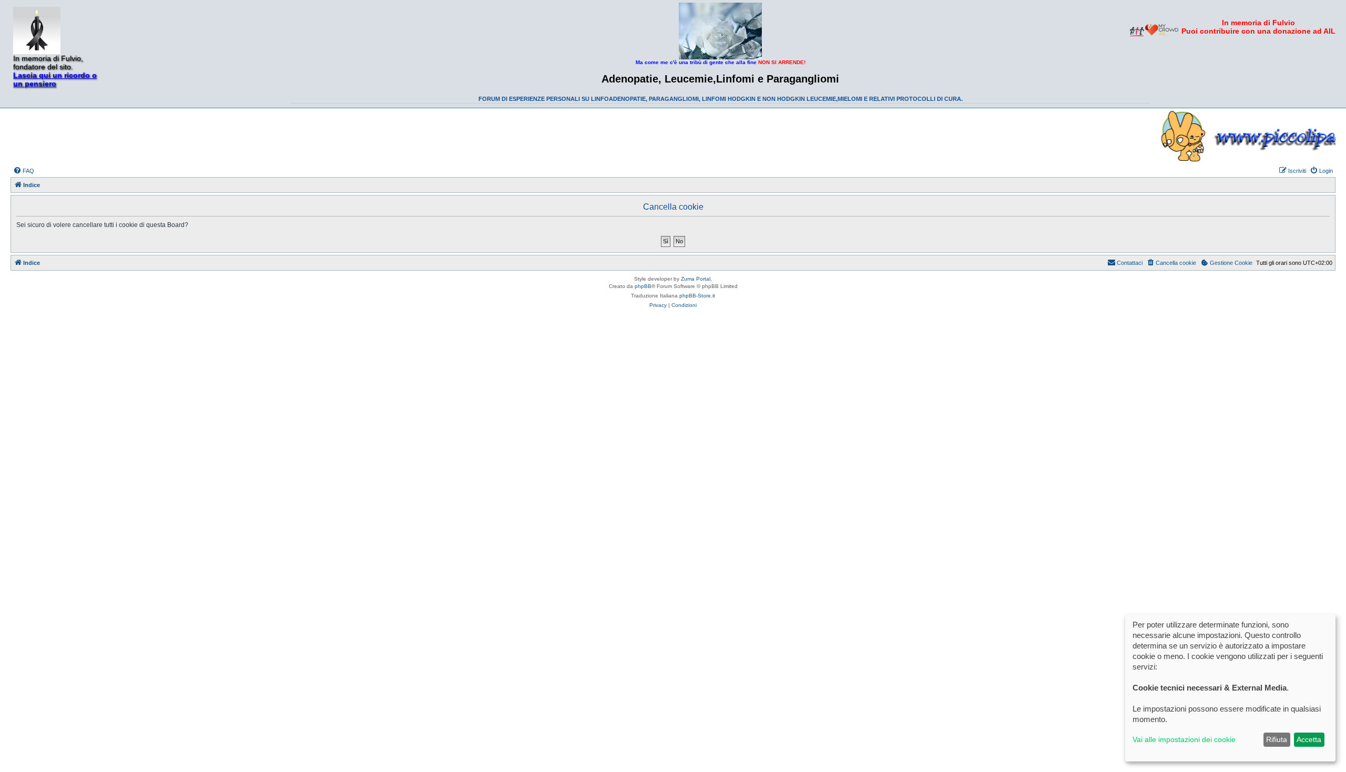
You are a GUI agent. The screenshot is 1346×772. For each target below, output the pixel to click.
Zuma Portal (695, 279)
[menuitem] (23, 170)
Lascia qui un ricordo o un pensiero (55, 79)
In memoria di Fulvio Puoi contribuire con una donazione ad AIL (1258, 26)
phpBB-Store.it (697, 295)
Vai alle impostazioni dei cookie (1184, 739)
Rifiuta (1276, 739)
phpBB (643, 286)
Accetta (1309, 739)
